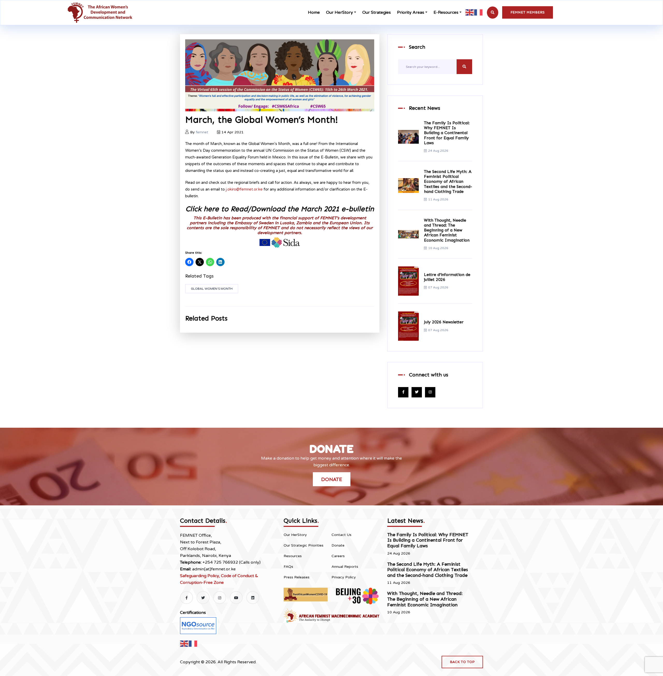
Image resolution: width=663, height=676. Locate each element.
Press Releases (296, 577)
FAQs (288, 566)
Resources (293, 556)
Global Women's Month (212, 288)
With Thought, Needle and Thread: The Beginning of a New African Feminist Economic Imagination (447, 230)
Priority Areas (410, 12)
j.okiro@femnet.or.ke (244, 189)
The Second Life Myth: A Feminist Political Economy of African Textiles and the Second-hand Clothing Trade (448, 181)
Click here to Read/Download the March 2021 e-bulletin (279, 209)
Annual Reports (345, 566)
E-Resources (446, 12)
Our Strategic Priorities (303, 545)
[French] (478, 12)
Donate (331, 479)
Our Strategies (376, 12)
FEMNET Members (527, 12)
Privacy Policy (344, 577)
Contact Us (341, 535)
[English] (469, 12)
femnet (202, 132)
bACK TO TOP (462, 662)
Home (314, 12)
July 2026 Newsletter (444, 321)
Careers (338, 556)
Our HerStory (339, 12)
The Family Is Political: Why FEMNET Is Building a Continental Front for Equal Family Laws (447, 132)
